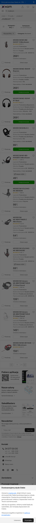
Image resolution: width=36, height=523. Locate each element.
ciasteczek (12, 493)
